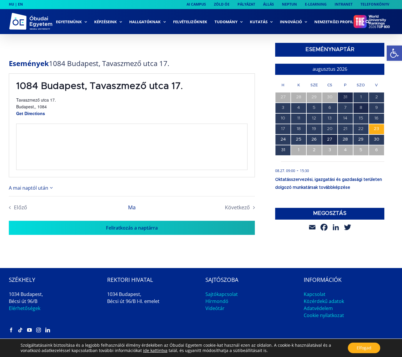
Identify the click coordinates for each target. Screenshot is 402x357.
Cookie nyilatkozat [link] (324, 315)
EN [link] (20, 4)
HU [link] (11, 4)
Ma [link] (132, 207)
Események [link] (29, 63)
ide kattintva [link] (155, 350)
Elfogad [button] (364, 348)
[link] (394, 53)
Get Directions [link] (30, 113)
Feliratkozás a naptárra (132, 228)
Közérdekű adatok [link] (324, 301)
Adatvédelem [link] (318, 308)
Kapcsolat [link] (314, 294)
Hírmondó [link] (216, 301)
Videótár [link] (215, 308)
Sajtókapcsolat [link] (221, 294)
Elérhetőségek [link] (24, 308)
